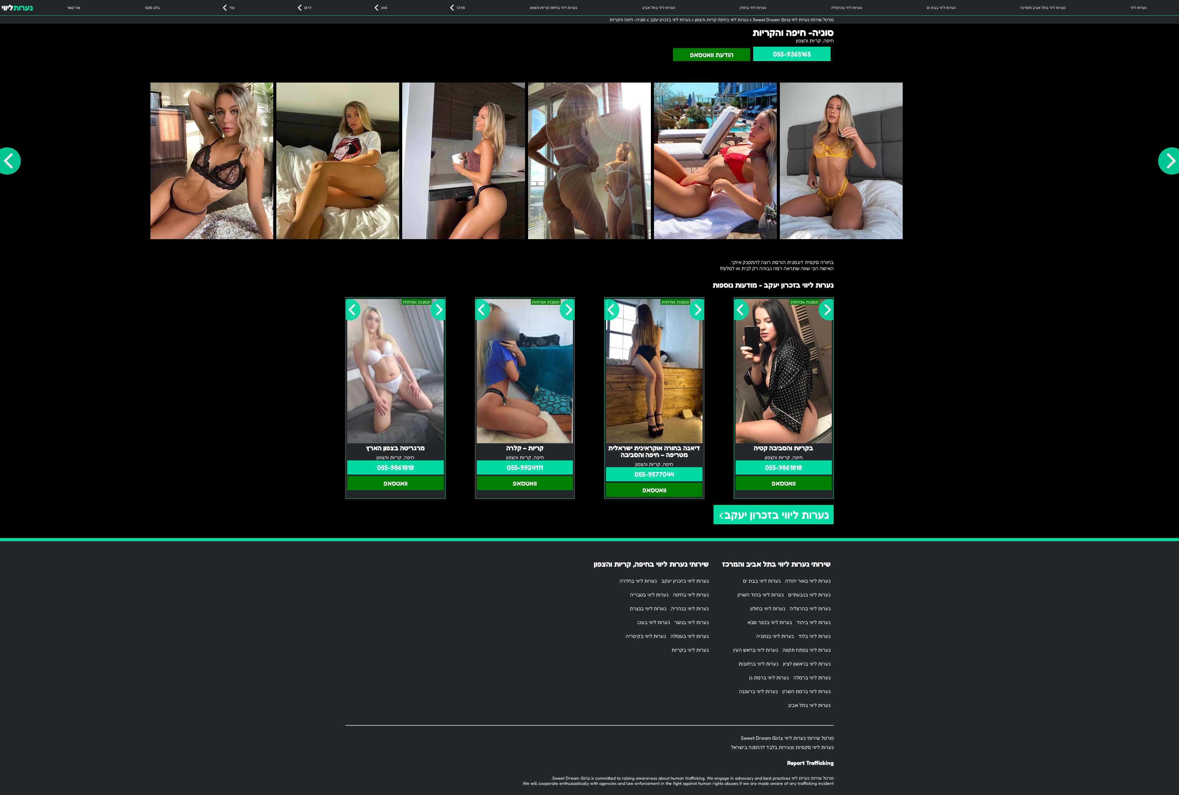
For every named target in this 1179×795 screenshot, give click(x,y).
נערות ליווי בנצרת (648, 608)
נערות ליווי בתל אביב (658, 7)
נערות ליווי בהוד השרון (760, 594)
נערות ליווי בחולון (753, 7)
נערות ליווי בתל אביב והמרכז (1042, 7)
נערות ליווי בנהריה (690, 608)
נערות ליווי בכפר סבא (770, 622)
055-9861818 (783, 467)
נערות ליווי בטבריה (649, 594)
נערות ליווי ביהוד (813, 622)
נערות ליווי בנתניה (775, 636)
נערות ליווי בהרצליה (846, 7)
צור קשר (73, 7)
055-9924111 (525, 467)
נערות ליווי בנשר (692, 622)
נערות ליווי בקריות (690, 650)
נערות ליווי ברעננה (758, 691)
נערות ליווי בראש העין (755, 650)
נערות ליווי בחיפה (691, 594)
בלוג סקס (152, 7)
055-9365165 (792, 54)
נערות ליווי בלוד (814, 636)
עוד (232, 7)
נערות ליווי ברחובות (758, 664)
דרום (307, 7)
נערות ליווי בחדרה (638, 581)
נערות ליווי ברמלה (812, 677)
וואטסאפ (784, 483)
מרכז (461, 7)
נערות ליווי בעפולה (690, 636)
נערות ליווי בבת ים (941, 7)
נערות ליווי (1138, 7)
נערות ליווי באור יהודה (808, 581)
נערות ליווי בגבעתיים (809, 594)
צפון (384, 7)
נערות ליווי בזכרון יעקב (776, 514)
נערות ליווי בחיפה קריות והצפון (553, 7)
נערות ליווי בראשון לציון (807, 664)
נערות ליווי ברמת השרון (806, 691)
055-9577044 (654, 474)
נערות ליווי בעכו (653, 622)
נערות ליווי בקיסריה (646, 636)
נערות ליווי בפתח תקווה (807, 650)
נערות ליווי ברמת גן (769, 677)
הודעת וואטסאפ (711, 55)
